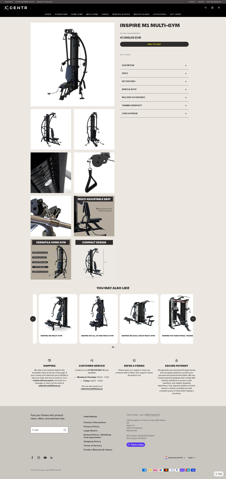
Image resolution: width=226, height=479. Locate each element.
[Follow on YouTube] (45, 457)
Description (154, 65)
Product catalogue (44, 2)
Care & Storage (154, 113)
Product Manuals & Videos (98, 450)
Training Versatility (154, 105)
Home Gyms (77, 14)
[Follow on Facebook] (32, 457)
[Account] (212, 7)
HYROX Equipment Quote (24, 2)
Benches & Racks (121, 14)
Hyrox (48, 14)
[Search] (205, 7)
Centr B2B (8, 2)
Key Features (154, 81)
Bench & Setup (154, 89)
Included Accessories (154, 97)
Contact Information (95, 422)
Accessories (159, 14)
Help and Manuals (214, 2)
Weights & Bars (142, 14)
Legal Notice (91, 430)
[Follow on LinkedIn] (51, 457)
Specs (154, 73)
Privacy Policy (91, 426)
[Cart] (219, 7)
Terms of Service (93, 445)
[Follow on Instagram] (38, 457)
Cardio (105, 14)
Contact (192, 2)
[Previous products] (33, 319)
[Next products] (193, 319)
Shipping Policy (92, 441)
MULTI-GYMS (92, 14)
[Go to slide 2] (113, 347)
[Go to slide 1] (110, 347)
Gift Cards (175, 14)
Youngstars (61, 14)
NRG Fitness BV (153, 415)
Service (201, 2)
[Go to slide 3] (115, 347)
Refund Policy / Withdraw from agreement (97, 436)
